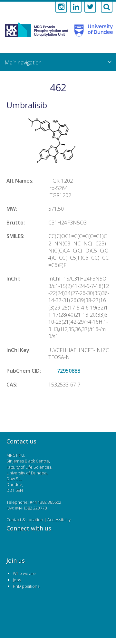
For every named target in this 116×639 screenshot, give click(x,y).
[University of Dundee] (92, 37)
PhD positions (26, 586)
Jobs (17, 580)
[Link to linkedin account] (76, 7)
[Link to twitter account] (90, 7)
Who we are (24, 573)
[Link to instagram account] (61, 7)
